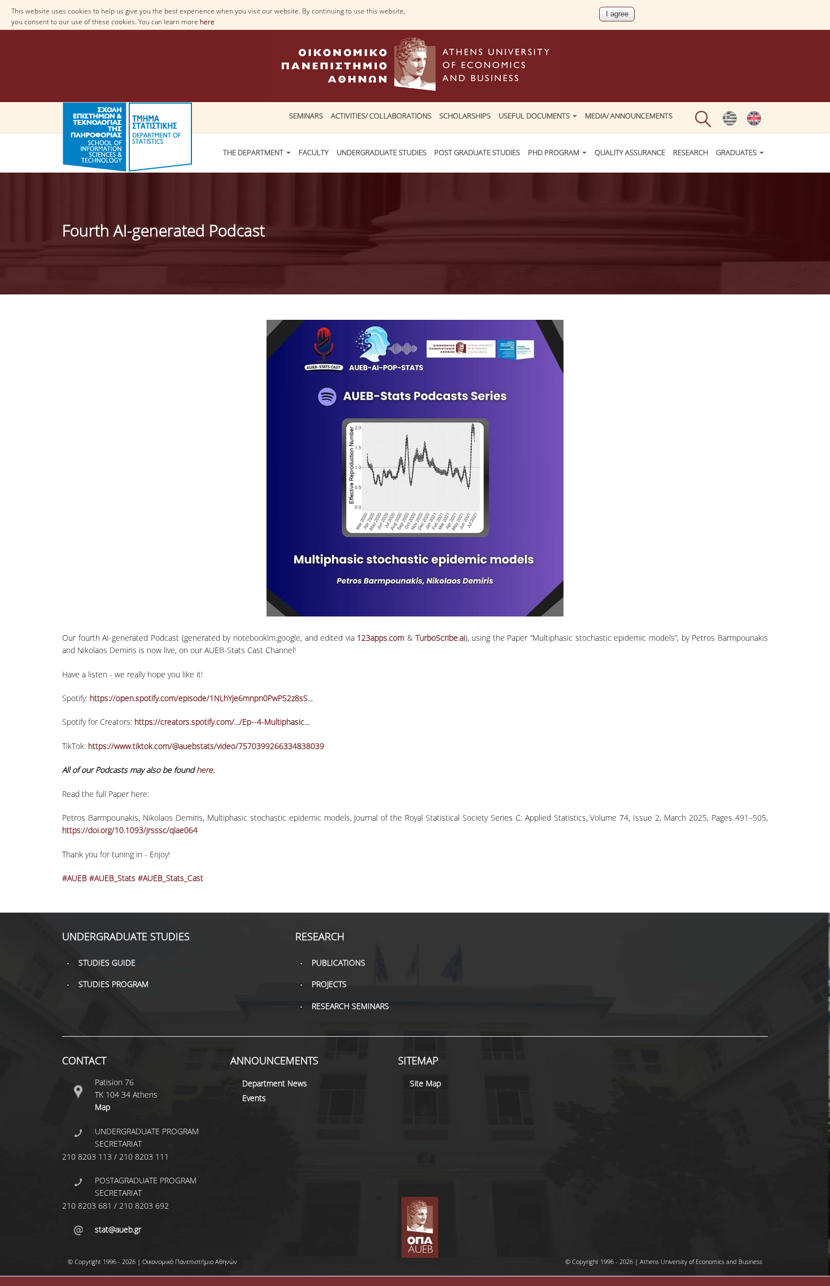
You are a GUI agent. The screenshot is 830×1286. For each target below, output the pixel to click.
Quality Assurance (630, 152)
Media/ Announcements (628, 116)
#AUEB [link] (74, 878)
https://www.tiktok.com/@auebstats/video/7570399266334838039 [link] (206, 746)
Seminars (306, 116)
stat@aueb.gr (118, 1229)
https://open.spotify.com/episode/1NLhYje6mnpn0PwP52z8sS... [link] (201, 698)
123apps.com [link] (380, 637)
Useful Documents (535, 116)
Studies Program (113, 984)
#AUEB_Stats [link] (112, 878)
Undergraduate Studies (381, 152)
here (207, 22)
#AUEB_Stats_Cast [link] (170, 878)
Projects (329, 984)
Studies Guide (107, 962)
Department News (274, 1083)
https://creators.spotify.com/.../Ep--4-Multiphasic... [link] (221, 721)
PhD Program (554, 152)
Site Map (425, 1083)
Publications (338, 962)
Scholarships (465, 116)
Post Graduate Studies (477, 152)
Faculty (314, 152)
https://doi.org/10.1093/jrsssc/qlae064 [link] (130, 830)
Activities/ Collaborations (381, 116)
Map (102, 1107)
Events (254, 1098)
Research (690, 152)
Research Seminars (350, 1006)
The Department (254, 152)
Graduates (737, 152)
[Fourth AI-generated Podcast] (729, 123)
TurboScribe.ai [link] (440, 637)
